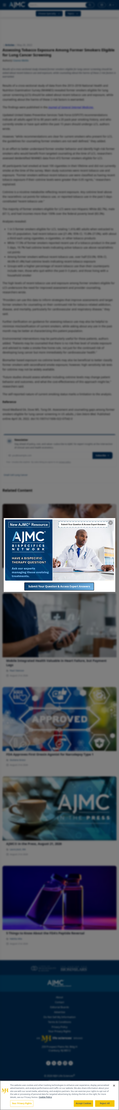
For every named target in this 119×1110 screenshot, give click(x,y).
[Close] (114, 1085)
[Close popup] (110, 523)
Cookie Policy (45, 1097)
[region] (59, 1095)
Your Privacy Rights (22, 1103)
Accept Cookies (83, 1103)
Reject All (105, 1103)
